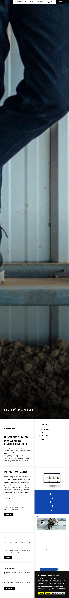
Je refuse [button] (48, 593)
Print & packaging (10, 588)
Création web (8, 514)
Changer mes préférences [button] (58, 593)
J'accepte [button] (41, 593)
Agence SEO (8, 557)
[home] (2, 2)
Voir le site (8, 498)
